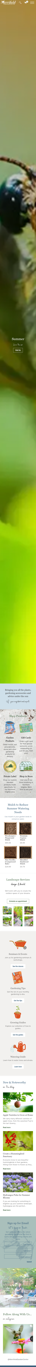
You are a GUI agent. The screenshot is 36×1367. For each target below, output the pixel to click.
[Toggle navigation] (32, 3)
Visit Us (18, 350)
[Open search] (20, 3)
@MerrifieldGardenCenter (18, 1359)
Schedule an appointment (18, 901)
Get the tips (18, 1000)
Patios (7, 1292)
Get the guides (18, 1034)
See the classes (18, 966)
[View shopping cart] (25, 2)
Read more (6, 1127)
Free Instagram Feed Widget (18, 1356)
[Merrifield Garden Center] (8, 2)
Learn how (18, 1066)
